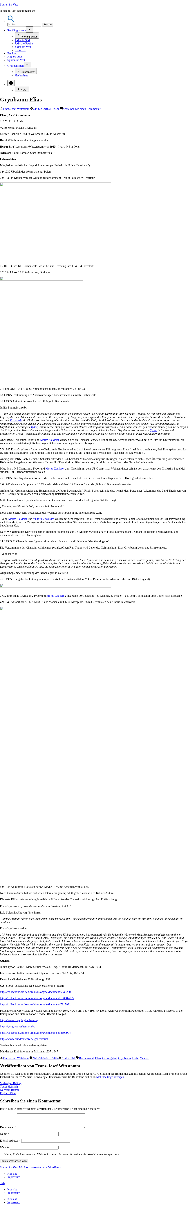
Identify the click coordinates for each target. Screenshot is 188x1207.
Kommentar (8, 1127)
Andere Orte (14, 56)
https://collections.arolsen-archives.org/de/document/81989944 (36, 1032)
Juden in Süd (22, 40)
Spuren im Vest (9, 4)
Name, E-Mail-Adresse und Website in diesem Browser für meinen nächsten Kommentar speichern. (62, 1154)
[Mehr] (11, 83)
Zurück (24, 90)
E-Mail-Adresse (10, 1140)
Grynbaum (124, 1058)
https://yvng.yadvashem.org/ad (17, 1026)
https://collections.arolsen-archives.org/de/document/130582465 (37, 998)
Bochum (12, 53)
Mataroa (144, 1058)
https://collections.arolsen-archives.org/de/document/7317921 (35, 1004)
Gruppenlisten (15, 65)
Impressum (13, 1177)
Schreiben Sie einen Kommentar (81, 108)
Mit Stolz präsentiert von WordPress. (40, 1167)
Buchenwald (86, 1058)
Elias (98, 1058)
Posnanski (16, 420)
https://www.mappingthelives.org (19, 1020)
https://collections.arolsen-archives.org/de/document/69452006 (36, 991)
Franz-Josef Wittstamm (16, 108)
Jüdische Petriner (24, 43)
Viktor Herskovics (43, 518)
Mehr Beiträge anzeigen (110, 1077)
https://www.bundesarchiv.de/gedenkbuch (24, 1039)
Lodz (135, 1058)
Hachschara (21, 75)
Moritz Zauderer (49, 439)
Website (4, 1147)
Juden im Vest (23, 46)
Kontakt (12, 1173)
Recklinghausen (16, 30)
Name (4, 1133)
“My (2, 1183)
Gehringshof (109, 1058)
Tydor (34, 427)
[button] (11, 20)
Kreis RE (20, 50)
